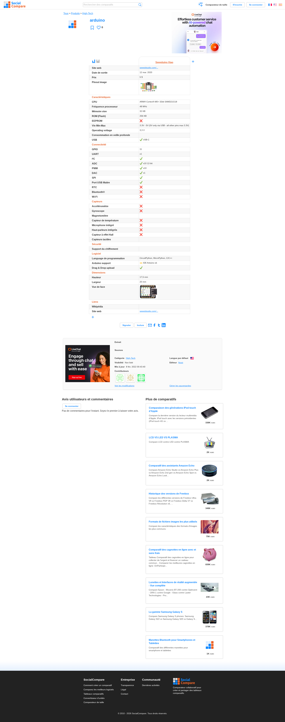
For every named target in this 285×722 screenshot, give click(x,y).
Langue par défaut (179, 358)
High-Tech (87, 13)
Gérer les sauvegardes (180, 385)
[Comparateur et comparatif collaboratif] (14, 4)
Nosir (180, 362)
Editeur (173, 362)
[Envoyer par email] (150, 325)
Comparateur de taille (216, 5)
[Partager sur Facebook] (154, 325)
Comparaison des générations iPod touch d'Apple (172, 409)
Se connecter (255, 5)
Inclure (140, 325)
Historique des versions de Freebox (169, 493)
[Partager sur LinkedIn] (164, 325)
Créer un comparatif (201, 5)
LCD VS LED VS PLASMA (163, 437)
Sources (119, 350)
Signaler (126, 325)
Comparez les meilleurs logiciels (99, 689)
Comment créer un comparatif (98, 685)
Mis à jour (120, 367)
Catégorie (119, 358)
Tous (65, 13)
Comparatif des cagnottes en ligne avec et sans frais (172, 551)
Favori (92, 28)
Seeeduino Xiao (164, 62)
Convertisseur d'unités (94, 698)
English (275, 5)
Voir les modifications (124, 385)
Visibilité (119, 362)
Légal (123, 689)
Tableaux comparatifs (94, 694)
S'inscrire (237, 5)
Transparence (127, 685)
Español (280, 5)
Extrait (118, 342)
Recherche (139, 4)
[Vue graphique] (93, 61)
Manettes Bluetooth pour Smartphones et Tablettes (172, 641)
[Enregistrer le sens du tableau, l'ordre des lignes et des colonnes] (98, 61)
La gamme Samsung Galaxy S (165, 612)
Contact (124, 694)
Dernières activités (150, 685)
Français (270, 5)
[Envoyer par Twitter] (159, 325)
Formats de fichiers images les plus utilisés (173, 521)
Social (187, 681)
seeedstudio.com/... (149, 67)
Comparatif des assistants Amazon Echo (171, 465)
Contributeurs (122, 371)
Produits (75, 13)
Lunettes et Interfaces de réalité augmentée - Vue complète (173, 584)
